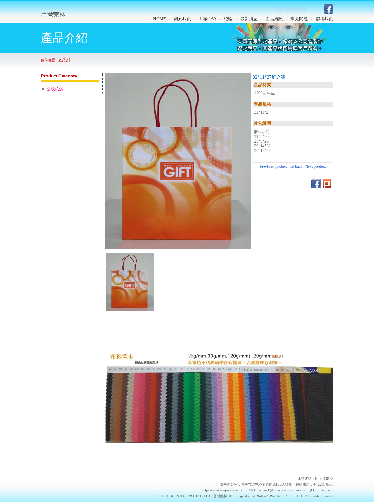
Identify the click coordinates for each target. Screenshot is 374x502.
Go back (296, 166)
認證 (228, 18)
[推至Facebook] (328, 12)
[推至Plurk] (327, 186)
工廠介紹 (207, 18)
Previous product (273, 166)
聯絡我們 (324, 18)
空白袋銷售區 (290, 9)
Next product (315, 166)
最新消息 (249, 18)
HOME (159, 18)
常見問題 (299, 18)
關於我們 (182, 18)
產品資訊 (274, 18)
